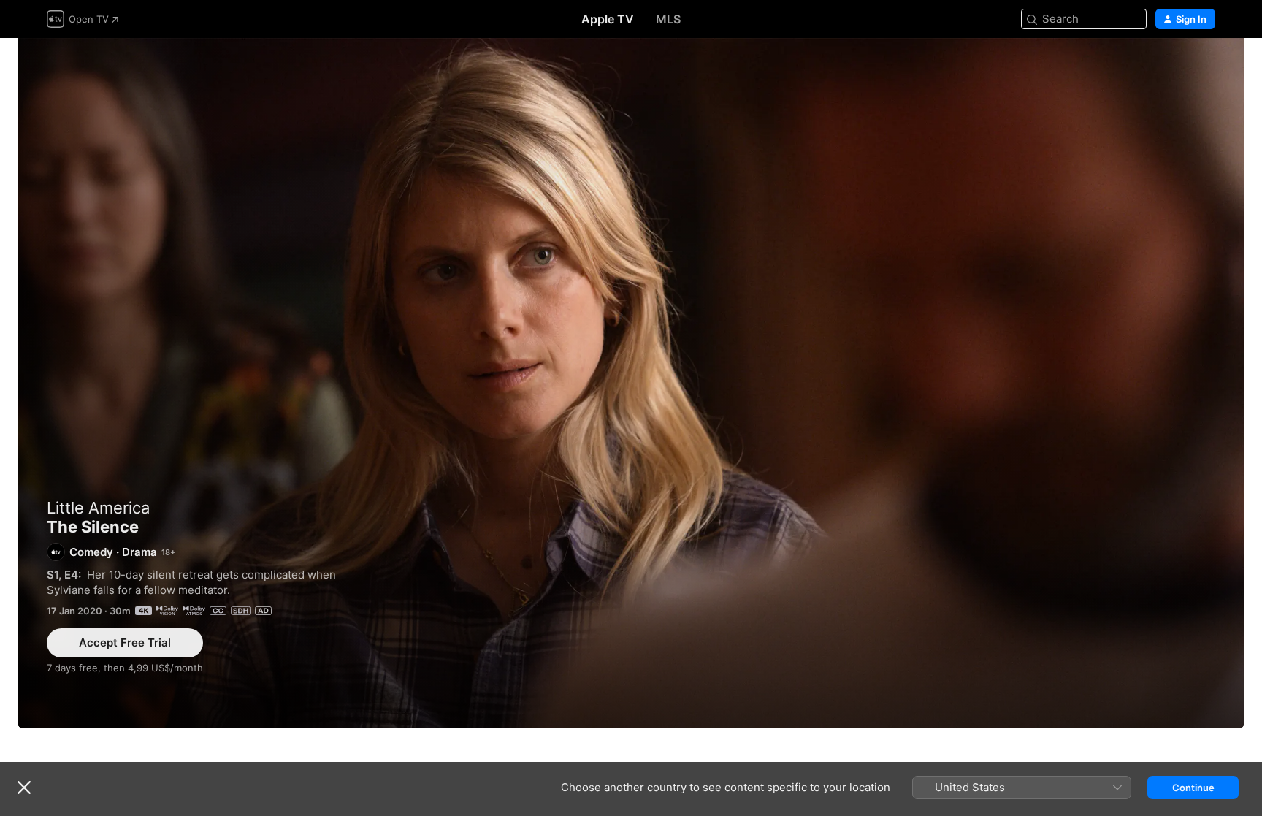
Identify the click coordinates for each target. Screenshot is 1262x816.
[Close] (24, 787)
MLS (668, 19)
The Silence (631, 383)
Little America (98, 507)
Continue (1193, 787)
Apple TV (607, 19)
